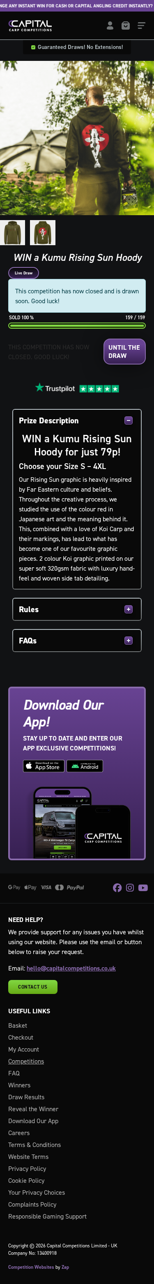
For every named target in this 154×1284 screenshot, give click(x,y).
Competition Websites (31, 1267)
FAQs (28, 640)
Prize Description (49, 420)
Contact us (33, 987)
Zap (65, 1267)
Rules (29, 609)
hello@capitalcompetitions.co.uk (71, 968)
